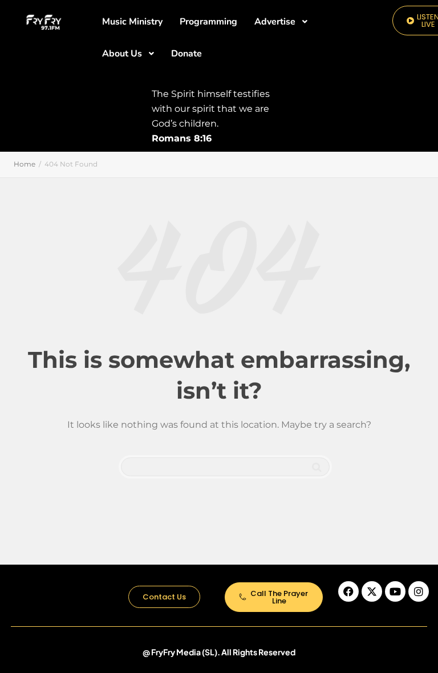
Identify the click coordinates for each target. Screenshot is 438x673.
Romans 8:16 (182, 138)
